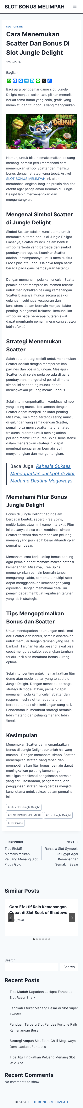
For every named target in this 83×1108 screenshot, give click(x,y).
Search (10, 960)
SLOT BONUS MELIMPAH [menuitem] (26, 179)
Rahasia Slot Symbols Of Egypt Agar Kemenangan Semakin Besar (61, 853)
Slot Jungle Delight (58, 815)
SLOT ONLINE (14, 26)
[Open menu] (74, 7)
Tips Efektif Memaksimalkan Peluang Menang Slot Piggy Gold (21, 853)
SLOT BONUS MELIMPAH (24, 815)
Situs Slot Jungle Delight (24, 807)
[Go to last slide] (11, 917)
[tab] (34, 939)
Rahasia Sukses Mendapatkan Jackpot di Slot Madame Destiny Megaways (42, 473)
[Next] (72, 917)
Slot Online (15, 823)
